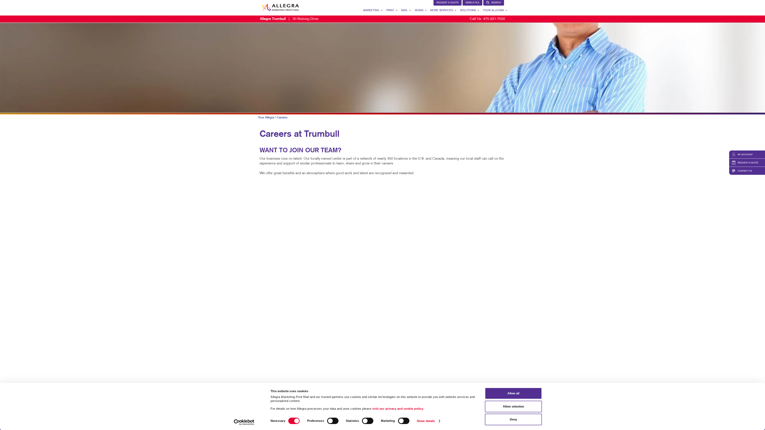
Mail (404, 10)
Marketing (371, 10)
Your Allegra (493, 10)
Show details (426, 421)
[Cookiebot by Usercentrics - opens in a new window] (244, 422)
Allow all (513, 393)
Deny (513, 419)
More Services (441, 10)
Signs (419, 10)
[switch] (332, 421)
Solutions (468, 10)
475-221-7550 (494, 19)
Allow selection (513, 406)
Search (496, 3)
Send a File (472, 3)
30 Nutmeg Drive (289, 19)
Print (390, 10)
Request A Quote (447, 3)
